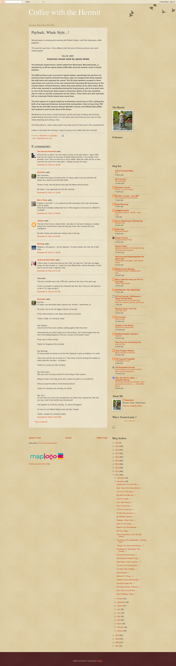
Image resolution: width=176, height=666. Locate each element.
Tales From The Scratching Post (128, 342)
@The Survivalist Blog (124, 171)
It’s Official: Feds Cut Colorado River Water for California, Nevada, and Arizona (129, 301)
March (119, 624)
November (121, 481)
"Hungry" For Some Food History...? (130, 546)
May (119, 616)
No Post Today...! (123, 531)
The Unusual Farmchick (46, 151)
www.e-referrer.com (130, 421)
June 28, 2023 (120, 344)
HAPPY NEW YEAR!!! (122, 283)
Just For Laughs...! (124, 499)
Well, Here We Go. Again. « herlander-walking (126, 379)
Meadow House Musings (125, 269)
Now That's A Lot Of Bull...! (127, 590)
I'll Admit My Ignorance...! (126, 513)
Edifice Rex (119, 229)
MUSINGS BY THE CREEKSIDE (127, 290)
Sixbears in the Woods (124, 325)
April (119, 620)
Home (68, 438)
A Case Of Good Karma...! (126, 555)
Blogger (99, 661)
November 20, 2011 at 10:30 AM (49, 417)
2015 (117, 461)
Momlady (41, 244)
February (120, 627)
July (119, 609)
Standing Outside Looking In (126, 334)
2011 (117, 475)
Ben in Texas (42, 200)
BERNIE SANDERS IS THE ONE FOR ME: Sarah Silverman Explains (130, 249)
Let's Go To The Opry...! (126, 492)
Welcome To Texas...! (125, 576)
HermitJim (41, 172)
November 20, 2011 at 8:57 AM (48, 292)
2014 (117, 464)
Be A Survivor (120, 179)
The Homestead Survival (125, 367)
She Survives (120, 317)
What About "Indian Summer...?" (129, 562)
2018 (117, 450)
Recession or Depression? (124, 327)
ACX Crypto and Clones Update (126, 198)
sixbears (40, 221)
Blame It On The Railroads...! (128, 527)
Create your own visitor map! (39, 464)
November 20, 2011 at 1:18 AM (48, 165)
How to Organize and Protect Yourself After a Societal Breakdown (128, 370)
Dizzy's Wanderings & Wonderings (129, 221)
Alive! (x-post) (120, 319)
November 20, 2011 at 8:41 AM (48, 271)
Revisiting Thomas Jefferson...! (128, 587)
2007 (117, 646)
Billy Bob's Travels (122, 187)
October (120, 599)
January (120, 631)
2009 (117, 639)
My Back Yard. (120, 223)
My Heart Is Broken (121, 231)
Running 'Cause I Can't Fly (125, 309)
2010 (117, 635)
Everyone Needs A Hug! (123, 240)
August (120, 606)
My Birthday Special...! (125, 517)
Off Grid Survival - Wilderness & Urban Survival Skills (128, 297)
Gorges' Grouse (121, 238)
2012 (117, 471)
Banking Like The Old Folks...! (128, 484)
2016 (117, 457)
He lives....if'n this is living (124, 189)
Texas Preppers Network (124, 351)
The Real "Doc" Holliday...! (126, 569)
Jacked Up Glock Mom (46, 260)
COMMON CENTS (122, 211)
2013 (117, 468)
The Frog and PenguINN (124, 359)
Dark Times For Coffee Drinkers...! (129, 488)
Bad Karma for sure (44, 138)
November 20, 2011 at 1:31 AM (48, 193)
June (119, 613)
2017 (117, 453)
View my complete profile (132, 406)
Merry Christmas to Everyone (125, 353)
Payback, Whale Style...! (126, 520)
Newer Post (35, 438)
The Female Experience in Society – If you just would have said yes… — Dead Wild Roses (130, 384)
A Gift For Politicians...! (125, 509)
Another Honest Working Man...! (129, 580)
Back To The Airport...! (125, 524)
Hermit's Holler (121, 246)
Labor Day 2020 (121, 311)
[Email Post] (62, 136)
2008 (117, 643)
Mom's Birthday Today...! (126, 594)
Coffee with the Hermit (65, 12)
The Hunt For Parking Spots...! (128, 565)
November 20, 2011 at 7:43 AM (48, 252)
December (121, 478)
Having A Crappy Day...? (126, 583)
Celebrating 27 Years (122, 361)
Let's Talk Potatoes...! (125, 502)
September (121, 602)
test (116, 173)
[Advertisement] (76, 432)
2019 (117, 446)
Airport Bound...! (123, 573)
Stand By (118, 336)
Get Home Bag (120, 181)
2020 (117, 443)
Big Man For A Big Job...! (126, 495)
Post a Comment (41, 422)
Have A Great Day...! (124, 506)
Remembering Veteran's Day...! (128, 558)
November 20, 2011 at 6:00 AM (48, 213)
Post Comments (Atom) (48, 443)
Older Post (101, 438)
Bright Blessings (121, 204)
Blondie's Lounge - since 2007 (127, 196)
